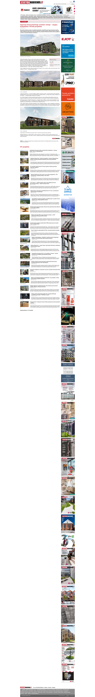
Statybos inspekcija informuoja (58, 16)
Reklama (45, 687)
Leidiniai (29, 693)
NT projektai (50, 16)
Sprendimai (53, 689)
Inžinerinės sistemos (59, 689)
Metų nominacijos (34, 17)
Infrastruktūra (31, 16)
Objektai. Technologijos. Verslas (31, 689)
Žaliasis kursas (40, 17)
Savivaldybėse (65, 16)
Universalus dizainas (49, 17)
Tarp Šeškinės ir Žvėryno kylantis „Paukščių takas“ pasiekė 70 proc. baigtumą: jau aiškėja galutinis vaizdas (46, 199)
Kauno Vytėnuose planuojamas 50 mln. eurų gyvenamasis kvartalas (45, 230)
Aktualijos (23, 689)
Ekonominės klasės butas (24, 141)
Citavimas (49, 687)
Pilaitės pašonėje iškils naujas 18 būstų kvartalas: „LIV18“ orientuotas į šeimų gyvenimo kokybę (43, 215)
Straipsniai (51, 65)
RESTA (44, 17)
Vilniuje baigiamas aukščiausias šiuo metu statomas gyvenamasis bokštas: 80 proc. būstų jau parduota (44, 286)
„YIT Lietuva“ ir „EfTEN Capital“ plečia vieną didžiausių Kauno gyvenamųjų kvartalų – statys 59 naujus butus (43, 183)
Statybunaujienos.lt (24, 310)
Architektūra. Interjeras (24, 16)
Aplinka (35, 16)
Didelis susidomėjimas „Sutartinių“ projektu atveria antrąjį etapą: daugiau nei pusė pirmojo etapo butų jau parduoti (45, 238)
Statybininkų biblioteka (34, 693)
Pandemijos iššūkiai (67, 17)
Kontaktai (53, 687)
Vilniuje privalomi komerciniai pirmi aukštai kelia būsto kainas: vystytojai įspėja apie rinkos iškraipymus (44, 262)
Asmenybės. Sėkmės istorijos (58, 17)
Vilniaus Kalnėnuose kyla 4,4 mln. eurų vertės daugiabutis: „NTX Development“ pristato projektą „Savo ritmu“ (44, 175)
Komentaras (49, 689)
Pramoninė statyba (66, 689)
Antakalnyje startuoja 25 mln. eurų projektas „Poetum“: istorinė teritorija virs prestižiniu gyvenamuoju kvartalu (45, 254)
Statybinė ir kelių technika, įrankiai (42, 16)
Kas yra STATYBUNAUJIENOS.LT (38, 687)
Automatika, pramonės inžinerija (26, 17)
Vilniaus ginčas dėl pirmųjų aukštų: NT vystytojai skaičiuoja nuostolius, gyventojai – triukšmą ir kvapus (43, 294)
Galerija (26, 693)
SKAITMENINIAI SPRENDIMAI (41, 689)
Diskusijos (22, 693)
